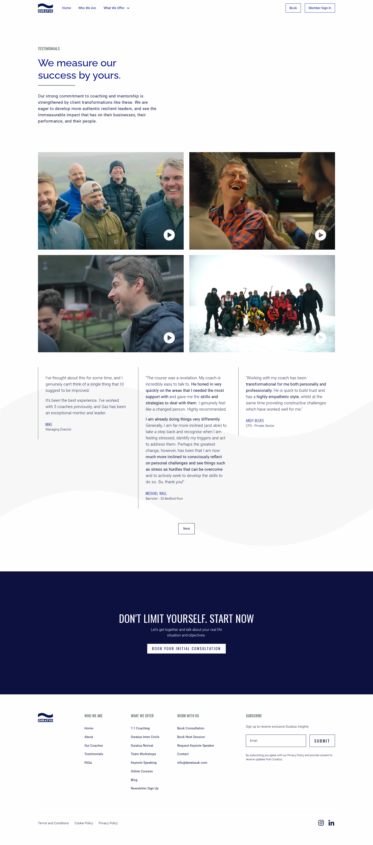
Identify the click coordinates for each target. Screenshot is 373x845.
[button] (116, 8)
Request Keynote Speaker (195, 746)
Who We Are (87, 8)
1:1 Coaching (140, 728)
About (88, 737)
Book (293, 8)
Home (66, 8)
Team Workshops (143, 754)
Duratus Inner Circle (145, 737)
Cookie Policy (83, 823)
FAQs (88, 763)
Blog (134, 780)
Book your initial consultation (186, 648)
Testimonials (93, 754)
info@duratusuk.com (192, 763)
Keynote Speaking (143, 763)
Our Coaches (93, 746)
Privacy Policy (108, 823)
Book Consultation (190, 728)
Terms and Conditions (53, 823)
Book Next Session (191, 737)
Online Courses (142, 771)
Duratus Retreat (142, 746)
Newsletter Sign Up (144, 788)
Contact (183, 754)
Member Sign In (320, 8)
